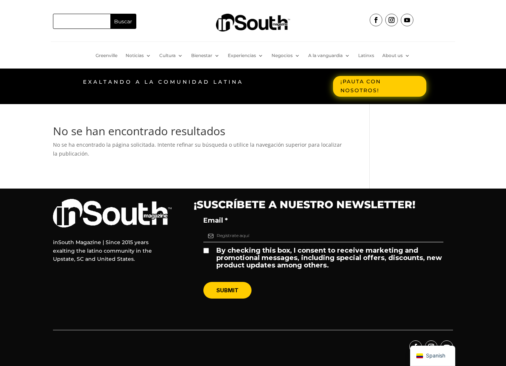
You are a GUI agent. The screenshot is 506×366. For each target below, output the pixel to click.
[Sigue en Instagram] (391, 20)
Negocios (282, 55)
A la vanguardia (325, 55)
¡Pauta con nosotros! (360, 86)
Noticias (135, 55)
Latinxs (366, 55)
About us (392, 55)
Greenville (106, 55)
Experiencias (242, 55)
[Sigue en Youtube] (407, 20)
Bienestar (201, 55)
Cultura (167, 55)
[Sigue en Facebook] (376, 20)
